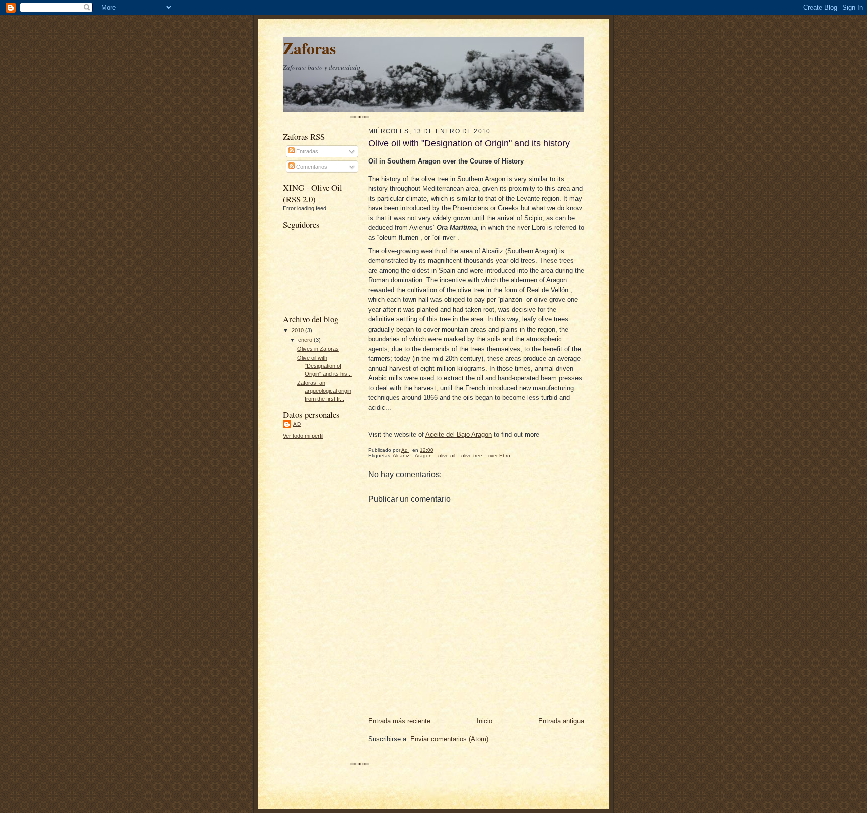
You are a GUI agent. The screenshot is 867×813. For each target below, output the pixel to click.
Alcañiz (401, 455)
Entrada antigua (561, 721)
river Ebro (499, 455)
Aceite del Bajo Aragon (458, 434)
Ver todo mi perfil (303, 436)
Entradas (306, 151)
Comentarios (311, 167)
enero (306, 340)
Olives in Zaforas (318, 349)
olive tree (471, 455)
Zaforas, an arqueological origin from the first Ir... (324, 390)
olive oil (446, 455)
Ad (297, 424)
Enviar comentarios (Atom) (449, 739)
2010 (298, 330)
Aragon (423, 455)
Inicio (484, 721)
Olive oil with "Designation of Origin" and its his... (324, 365)
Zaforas (309, 48)
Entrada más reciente (399, 721)
